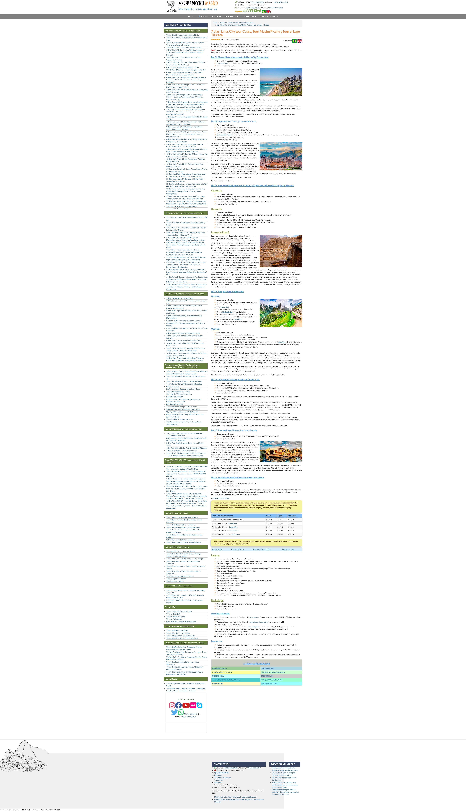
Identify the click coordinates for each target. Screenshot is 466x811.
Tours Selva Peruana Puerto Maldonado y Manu (184, 643)
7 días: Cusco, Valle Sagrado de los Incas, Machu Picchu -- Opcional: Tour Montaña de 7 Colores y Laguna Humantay (184, 97)
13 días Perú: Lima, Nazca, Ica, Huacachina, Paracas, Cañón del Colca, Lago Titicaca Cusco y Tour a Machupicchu (185, 191)
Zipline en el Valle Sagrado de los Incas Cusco (183, 389)
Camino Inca (249, 16)
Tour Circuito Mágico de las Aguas (179, 611)
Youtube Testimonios (223, 777)
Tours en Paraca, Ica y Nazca (176, 513)
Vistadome (235, 535)
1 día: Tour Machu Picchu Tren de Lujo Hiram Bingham (186, 448)
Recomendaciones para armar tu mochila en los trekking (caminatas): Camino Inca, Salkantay (285, 792)
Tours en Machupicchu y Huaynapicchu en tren (183, 429)
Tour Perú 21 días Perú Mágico (178, 209)
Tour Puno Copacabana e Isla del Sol (180, 576)
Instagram (218, 782)
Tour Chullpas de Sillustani (176, 579)
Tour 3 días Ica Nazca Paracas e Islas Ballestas (183, 542)
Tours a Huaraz (171, 679)
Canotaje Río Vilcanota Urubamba (179, 394)
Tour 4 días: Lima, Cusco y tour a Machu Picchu (184, 47)
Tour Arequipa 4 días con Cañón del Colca (182, 638)
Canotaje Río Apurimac (175, 397)
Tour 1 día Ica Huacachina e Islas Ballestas (182, 517)
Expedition (225, 307)
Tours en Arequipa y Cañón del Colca (179, 626)
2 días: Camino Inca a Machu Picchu (179, 298)
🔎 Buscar (202, 16)
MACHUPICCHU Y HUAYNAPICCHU (226, 680)
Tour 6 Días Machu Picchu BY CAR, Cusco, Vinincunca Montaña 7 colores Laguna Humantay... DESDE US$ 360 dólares (186, 488)
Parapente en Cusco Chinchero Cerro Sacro (183, 409)
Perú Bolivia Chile (268, 16)
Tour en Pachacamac (174, 619)
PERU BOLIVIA (267, 676)
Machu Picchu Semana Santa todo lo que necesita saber (235, 797)
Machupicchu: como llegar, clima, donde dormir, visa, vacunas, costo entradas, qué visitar (285, 784)
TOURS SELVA (217, 684)
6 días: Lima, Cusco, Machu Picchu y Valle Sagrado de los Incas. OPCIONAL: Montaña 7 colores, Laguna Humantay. (186, 79)
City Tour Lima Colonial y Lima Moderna (181, 622)
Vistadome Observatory (259, 622)
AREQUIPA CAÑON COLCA (272, 680)
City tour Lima (222, 63)
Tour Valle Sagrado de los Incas (178, 391)
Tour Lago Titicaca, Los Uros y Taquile (180, 551)
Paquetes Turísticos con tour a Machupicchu (237, 22)
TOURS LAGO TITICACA (222, 672)
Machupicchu (227, 312)
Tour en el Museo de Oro (175, 616)
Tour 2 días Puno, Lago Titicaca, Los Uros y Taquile (185, 559)
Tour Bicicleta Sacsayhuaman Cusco (180, 419)
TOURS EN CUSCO (219, 668)
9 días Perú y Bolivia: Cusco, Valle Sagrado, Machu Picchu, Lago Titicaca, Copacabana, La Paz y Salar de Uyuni (185, 244)
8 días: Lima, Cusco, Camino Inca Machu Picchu (184, 341)
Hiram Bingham (253, 627)
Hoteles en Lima (217, 549)
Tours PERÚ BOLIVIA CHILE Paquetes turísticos (184, 213)
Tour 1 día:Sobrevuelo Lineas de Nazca (180, 525)
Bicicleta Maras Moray (174, 404)
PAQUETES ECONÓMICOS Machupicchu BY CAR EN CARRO (185, 461)
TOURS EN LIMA (267, 668)
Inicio (190, 16)
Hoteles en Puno (288, 549)
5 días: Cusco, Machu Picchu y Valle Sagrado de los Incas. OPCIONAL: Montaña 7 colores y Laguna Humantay (185, 52)
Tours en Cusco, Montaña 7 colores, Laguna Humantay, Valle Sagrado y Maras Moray (182, 366)
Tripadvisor (218, 780)
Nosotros (216, 16)
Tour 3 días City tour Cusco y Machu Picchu (182, 35)
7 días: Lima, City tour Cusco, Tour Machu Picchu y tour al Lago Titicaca (242, 25)
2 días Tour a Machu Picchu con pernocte (181, 451)
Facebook (218, 775)
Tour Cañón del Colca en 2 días (178, 633)
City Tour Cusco (172, 386)
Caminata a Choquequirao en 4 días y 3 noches (183, 321)
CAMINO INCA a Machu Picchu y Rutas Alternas (184, 294)
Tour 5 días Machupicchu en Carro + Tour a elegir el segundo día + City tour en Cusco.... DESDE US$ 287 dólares (186, 473)
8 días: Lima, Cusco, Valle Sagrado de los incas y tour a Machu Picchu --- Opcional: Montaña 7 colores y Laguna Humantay (186, 134)
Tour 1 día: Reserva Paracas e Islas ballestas (183, 527)
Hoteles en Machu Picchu (261, 549)
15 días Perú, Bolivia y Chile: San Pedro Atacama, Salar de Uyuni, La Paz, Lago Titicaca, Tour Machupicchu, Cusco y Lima (186, 286)
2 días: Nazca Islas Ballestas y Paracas (180, 540)
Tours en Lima (170, 607)
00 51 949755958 (281, 2)
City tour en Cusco (224, 135)
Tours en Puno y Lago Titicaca (177, 547)
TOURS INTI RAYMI (269, 684)
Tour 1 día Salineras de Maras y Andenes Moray (184, 381)
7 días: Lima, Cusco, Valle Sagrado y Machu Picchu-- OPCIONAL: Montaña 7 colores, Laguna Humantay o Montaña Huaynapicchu (186, 111)
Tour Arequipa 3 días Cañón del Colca (180, 636)
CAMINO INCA (218, 676)
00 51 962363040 (257, 2)
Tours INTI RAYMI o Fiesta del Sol (178, 586)
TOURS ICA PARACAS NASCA (273, 672)
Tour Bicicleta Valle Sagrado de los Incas (181, 407)
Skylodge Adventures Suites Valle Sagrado (182, 412)
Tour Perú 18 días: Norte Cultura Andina (181, 206)
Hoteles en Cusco (237, 549)
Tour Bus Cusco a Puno (175, 581)
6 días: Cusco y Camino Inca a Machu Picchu (183, 333)
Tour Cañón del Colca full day (177, 631)
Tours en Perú (231, 16)
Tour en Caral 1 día (173, 614)
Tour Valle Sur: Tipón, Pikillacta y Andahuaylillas (184, 384)
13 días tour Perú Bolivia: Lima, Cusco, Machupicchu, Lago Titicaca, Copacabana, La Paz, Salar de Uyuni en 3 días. (186, 272)
